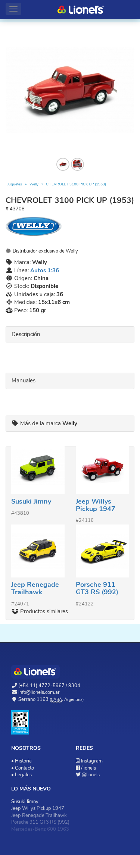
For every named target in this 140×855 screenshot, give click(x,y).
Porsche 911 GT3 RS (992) (97, 588)
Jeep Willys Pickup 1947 (95, 505)
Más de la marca (48, 423)
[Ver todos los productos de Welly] (70, 226)
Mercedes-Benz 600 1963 (40, 829)
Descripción (26, 334)
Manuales (23, 380)
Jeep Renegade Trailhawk (35, 588)
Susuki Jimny (31, 501)
